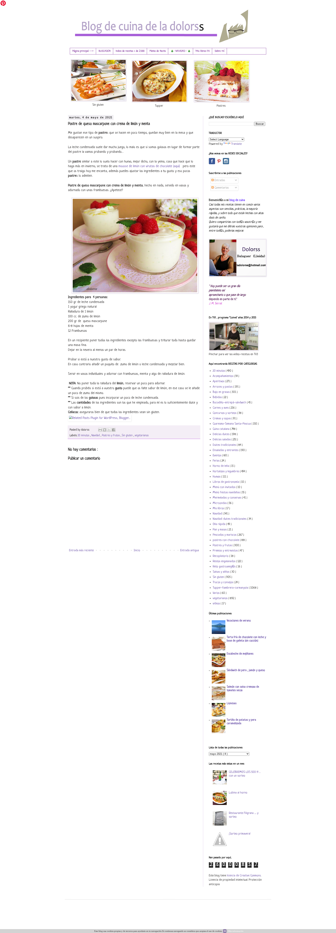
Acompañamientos (223, 376)
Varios (216, 593)
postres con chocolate (226, 540)
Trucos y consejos (223, 582)
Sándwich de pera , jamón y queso (246, 670)
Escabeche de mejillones (240, 653)
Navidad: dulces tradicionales (230, 519)
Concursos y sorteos (225, 413)
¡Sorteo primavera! (239, 834)
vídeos (217, 603)
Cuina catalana (221, 429)
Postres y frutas (111, 435)
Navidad (96, 435)
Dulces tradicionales (225, 445)
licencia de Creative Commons (244, 875)
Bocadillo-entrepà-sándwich (230, 402)
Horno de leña (221, 466)
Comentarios (221, 188)
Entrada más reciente (81, 550)
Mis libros (219, 508)
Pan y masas (220, 529)
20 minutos (84, 435)
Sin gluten (127, 435)
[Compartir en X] (109, 430)
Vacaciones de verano (239, 620)
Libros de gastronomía (226, 482)
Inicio (137, 550)
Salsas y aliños (221, 572)
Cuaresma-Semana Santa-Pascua (232, 424)
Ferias (216, 461)
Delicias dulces (221, 434)
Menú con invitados (224, 487)
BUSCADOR (105, 51)
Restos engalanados (224, 561)
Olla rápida (219, 524)
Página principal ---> (83, 51)
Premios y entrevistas (226, 550)
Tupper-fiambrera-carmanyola (231, 588)
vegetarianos (142, 435)
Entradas (219, 180)
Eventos (217, 455)
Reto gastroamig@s (224, 566)
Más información (235, 931)
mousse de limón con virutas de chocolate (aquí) (149, 166)
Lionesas (231, 703)
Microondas (220, 503)
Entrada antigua (189, 550)
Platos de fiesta (158, 51)
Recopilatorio (221, 556)
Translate (236, 144)
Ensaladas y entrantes (226, 450)
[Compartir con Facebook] (114, 430)
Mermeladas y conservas (227, 497)
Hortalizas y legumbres (226, 471)
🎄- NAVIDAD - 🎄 (181, 51)
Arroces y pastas (223, 387)
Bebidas (218, 397)
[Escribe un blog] (105, 430)
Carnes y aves (221, 408)
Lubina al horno (238, 792)
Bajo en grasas (221, 392)
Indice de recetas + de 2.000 (130, 51)
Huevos (217, 476)
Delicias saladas (222, 439)
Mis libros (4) (203, 51)
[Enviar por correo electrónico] (100, 430)
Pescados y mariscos (225, 535)
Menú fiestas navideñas (227, 492)
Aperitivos (219, 381)
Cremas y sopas (222, 418)
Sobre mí (219, 51)
